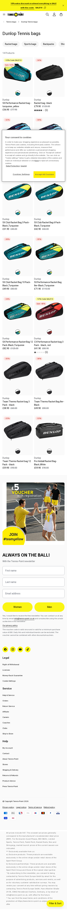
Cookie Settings (9, 681)
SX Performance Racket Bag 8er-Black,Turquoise (48, 284)
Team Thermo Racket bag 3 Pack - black (16, 403)
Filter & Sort (55, 903)
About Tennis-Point (10, 759)
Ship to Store (7, 734)
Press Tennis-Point (10, 786)
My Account (7, 748)
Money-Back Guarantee (12, 675)
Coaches (6, 723)
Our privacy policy (10, 625)
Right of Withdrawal (10, 664)
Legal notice (21, 807)
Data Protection (13, 166)
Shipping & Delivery (10, 770)
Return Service (8, 706)
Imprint (24, 166)
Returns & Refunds (10, 775)
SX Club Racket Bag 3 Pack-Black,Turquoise (16, 224)
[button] (4, 14)
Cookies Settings (21, 174)
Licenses (6, 670)
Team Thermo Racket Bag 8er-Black (49, 403)
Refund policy (49, 807)
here (37, 161)
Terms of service (35, 807)
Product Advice (8, 781)
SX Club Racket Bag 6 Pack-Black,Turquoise (47, 224)
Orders (5, 701)
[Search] (47, 14)
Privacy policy (8, 807)
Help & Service (8, 695)
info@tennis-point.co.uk (24, 618)
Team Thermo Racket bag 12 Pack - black (16, 463)
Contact (5, 753)
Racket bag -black (43, 103)
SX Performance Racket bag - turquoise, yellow (16, 105)
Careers (5, 717)
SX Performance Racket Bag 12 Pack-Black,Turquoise (17, 343)
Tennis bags (11, 22)
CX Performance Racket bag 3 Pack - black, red (48, 343)
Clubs (4, 728)
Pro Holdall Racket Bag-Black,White (45, 463)
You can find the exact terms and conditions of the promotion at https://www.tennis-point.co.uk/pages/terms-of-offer (32, 901)
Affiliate (5, 712)
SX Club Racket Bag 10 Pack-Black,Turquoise (16, 284)
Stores (5, 764)
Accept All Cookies (44, 174)
